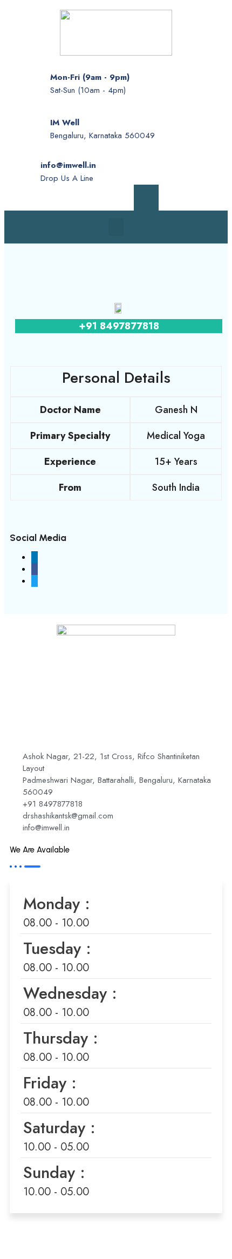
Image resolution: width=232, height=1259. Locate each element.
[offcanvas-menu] (146, 198)
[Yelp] (119, 197)
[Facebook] (81, 197)
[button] (116, 227)
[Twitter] (100, 197)
